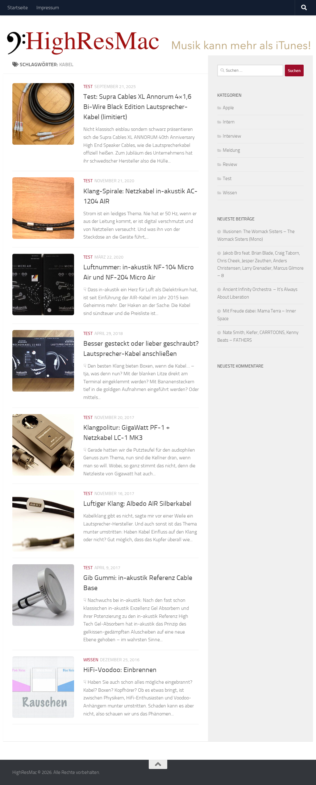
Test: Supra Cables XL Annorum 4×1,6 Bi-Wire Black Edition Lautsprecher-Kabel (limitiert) (137, 107)
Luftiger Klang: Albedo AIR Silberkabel (137, 504)
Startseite (17, 7)
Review (230, 164)
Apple (228, 108)
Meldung (231, 150)
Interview (232, 136)
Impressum (47, 7)
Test (88, 86)
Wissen (90, 659)
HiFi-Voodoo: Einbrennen (119, 670)
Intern (229, 122)
